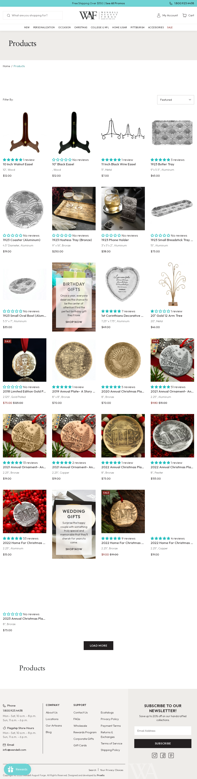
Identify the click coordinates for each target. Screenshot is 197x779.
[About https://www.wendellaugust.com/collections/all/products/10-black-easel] (74, 133)
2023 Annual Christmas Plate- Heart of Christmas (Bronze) (24, 618)
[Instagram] (154, 755)
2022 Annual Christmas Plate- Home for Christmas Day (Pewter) (172, 467)
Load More (98, 645)
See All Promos (115, 3)
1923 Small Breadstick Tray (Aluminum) (172, 240)
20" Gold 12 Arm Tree (166, 315)
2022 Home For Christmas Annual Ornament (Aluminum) (24, 543)
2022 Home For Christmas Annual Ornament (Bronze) (123, 543)
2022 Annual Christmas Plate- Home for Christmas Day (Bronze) (123, 467)
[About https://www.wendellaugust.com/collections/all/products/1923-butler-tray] (172, 133)
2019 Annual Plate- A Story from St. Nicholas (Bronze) (74, 391)
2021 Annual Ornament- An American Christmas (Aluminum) (172, 391)
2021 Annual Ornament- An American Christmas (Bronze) (24, 467)
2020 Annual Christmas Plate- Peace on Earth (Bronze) (123, 391)
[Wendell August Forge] (98, 15)
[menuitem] (167, 15)
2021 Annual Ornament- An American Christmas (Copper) (74, 467)
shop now (74, 322)
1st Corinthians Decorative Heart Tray (123, 315)
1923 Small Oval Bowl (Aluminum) (24, 315)
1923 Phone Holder (115, 240)
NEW (27, 27)
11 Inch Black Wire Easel (118, 164)
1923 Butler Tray (162, 164)
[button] (44, 27)
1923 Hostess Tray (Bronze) (72, 240)
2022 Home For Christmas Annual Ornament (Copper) (172, 543)
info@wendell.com (14, 750)
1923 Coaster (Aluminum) (21, 240)
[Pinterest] (171, 755)
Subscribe (163, 743)
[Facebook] (162, 755)
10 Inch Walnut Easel (18, 164)
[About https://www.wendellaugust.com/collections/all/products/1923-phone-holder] (123, 208)
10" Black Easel (63, 164)
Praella (100, 775)
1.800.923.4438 (184, 3)
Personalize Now (123, 298)
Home (6, 66)
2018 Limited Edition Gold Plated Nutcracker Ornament (24, 391)
